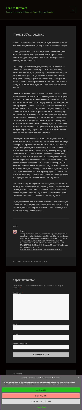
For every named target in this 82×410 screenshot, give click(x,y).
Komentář (18, 293)
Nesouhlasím (41, 396)
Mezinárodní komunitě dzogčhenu (42, 242)
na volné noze (44, 234)
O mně (39, 407)
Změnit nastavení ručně (41, 402)
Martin (27, 261)
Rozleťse (39, 238)
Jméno (16, 324)
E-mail (16, 334)
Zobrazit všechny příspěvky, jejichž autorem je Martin (40, 250)
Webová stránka (20, 344)
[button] (79, 378)
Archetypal (55, 241)
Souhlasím (41, 390)
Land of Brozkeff (16, 8)
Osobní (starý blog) (40, 261)
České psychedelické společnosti (32, 241)
